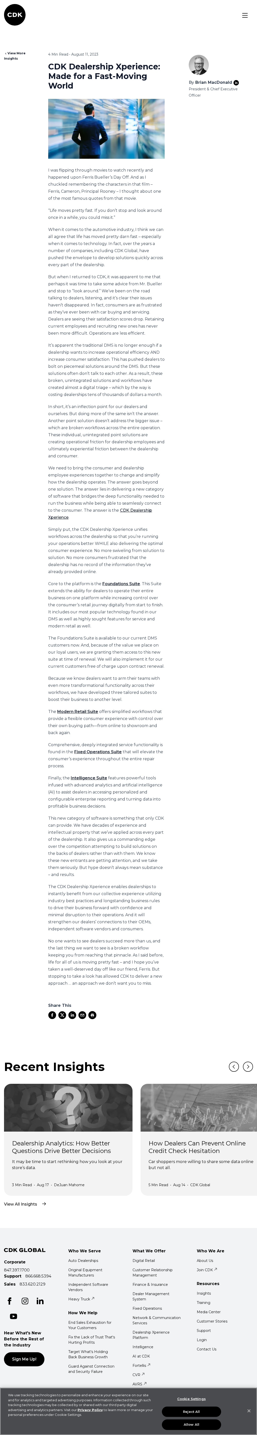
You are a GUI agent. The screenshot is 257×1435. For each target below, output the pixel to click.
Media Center (209, 1312)
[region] (128, 1411)
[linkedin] (72, 1015)
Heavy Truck (79, 1299)
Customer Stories (212, 1321)
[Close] (248, 1410)
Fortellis (139, 1365)
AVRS (137, 1384)
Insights (204, 1293)
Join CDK (205, 1270)
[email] (82, 1015)
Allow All (191, 1424)
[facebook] (52, 1015)
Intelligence (143, 1347)
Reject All (191, 1412)
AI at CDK (141, 1356)
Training (203, 1302)
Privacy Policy (90, 1410)
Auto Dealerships (83, 1260)
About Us (205, 1260)
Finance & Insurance (150, 1284)
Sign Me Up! (24, 1359)
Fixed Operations (147, 1308)
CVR (136, 1375)
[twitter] (62, 1015)
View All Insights (20, 1204)
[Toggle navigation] (245, 15)
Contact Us (206, 1349)
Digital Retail (144, 1260)
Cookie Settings (191, 1399)
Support (204, 1330)
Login (202, 1340)
